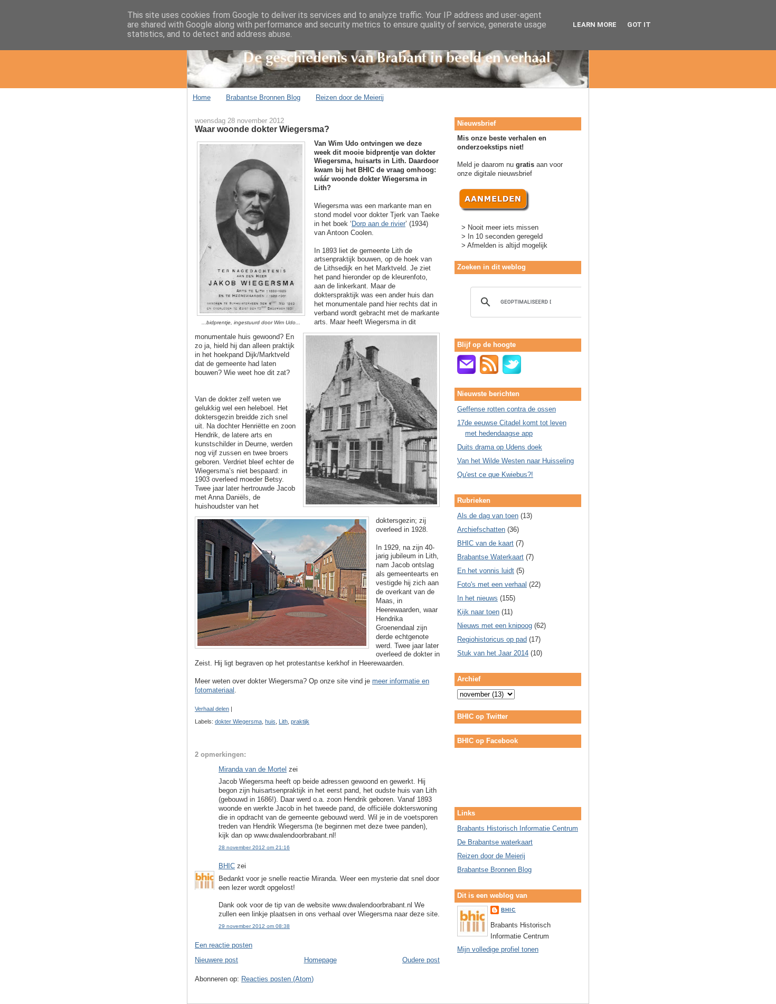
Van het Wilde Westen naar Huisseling (515, 461)
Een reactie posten (223, 945)
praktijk (300, 721)
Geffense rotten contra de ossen (506, 409)
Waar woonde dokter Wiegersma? (262, 129)
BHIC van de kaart (485, 543)
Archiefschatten (481, 529)
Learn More (595, 25)
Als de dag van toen (487, 516)
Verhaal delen (212, 709)
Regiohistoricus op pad (492, 639)
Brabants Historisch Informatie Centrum (517, 828)
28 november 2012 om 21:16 (254, 847)
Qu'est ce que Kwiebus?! (495, 474)
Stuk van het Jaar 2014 (492, 653)
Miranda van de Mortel (253, 769)
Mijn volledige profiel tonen (497, 949)
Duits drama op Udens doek (499, 447)
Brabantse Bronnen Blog (263, 97)
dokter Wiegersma (238, 721)
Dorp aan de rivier (378, 224)
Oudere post (421, 960)
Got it (639, 25)
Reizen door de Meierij (350, 97)
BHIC (227, 866)
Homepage (320, 960)
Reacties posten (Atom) (277, 979)
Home (202, 97)
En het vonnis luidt (485, 571)
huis (270, 721)
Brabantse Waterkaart (490, 557)
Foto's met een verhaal (492, 584)
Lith (283, 721)
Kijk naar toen (478, 612)
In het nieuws (477, 598)
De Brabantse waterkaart (495, 842)
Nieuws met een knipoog (494, 626)
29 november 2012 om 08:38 (254, 926)
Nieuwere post (216, 960)
